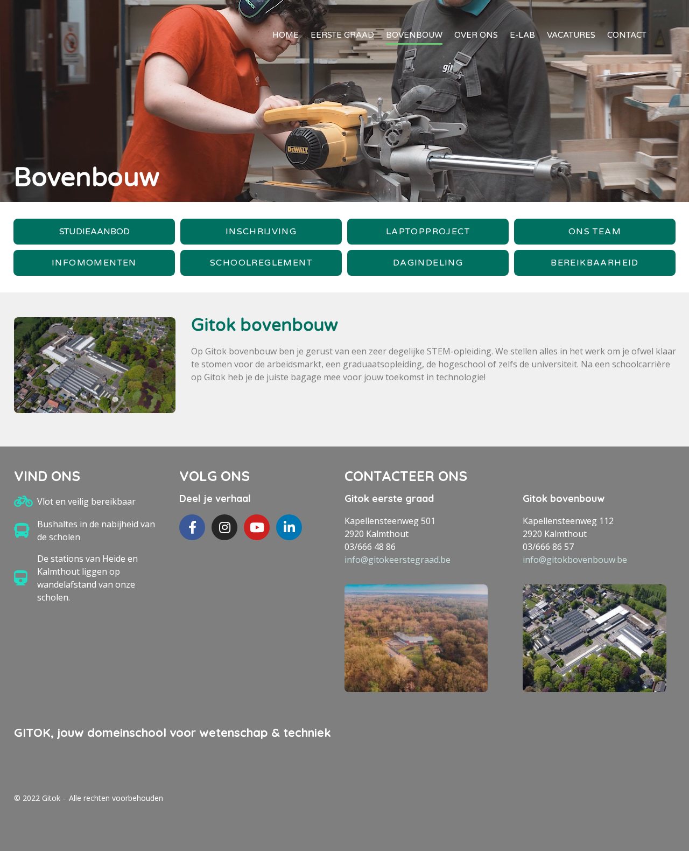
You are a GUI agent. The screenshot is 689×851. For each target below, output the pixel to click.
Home (285, 35)
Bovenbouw (414, 35)
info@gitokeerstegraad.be (397, 560)
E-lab (522, 35)
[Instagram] (224, 527)
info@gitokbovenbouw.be (575, 560)
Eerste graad (342, 35)
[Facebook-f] (192, 527)
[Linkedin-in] (289, 527)
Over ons (476, 35)
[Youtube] (257, 527)
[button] (94, 232)
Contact (626, 35)
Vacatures (571, 35)
